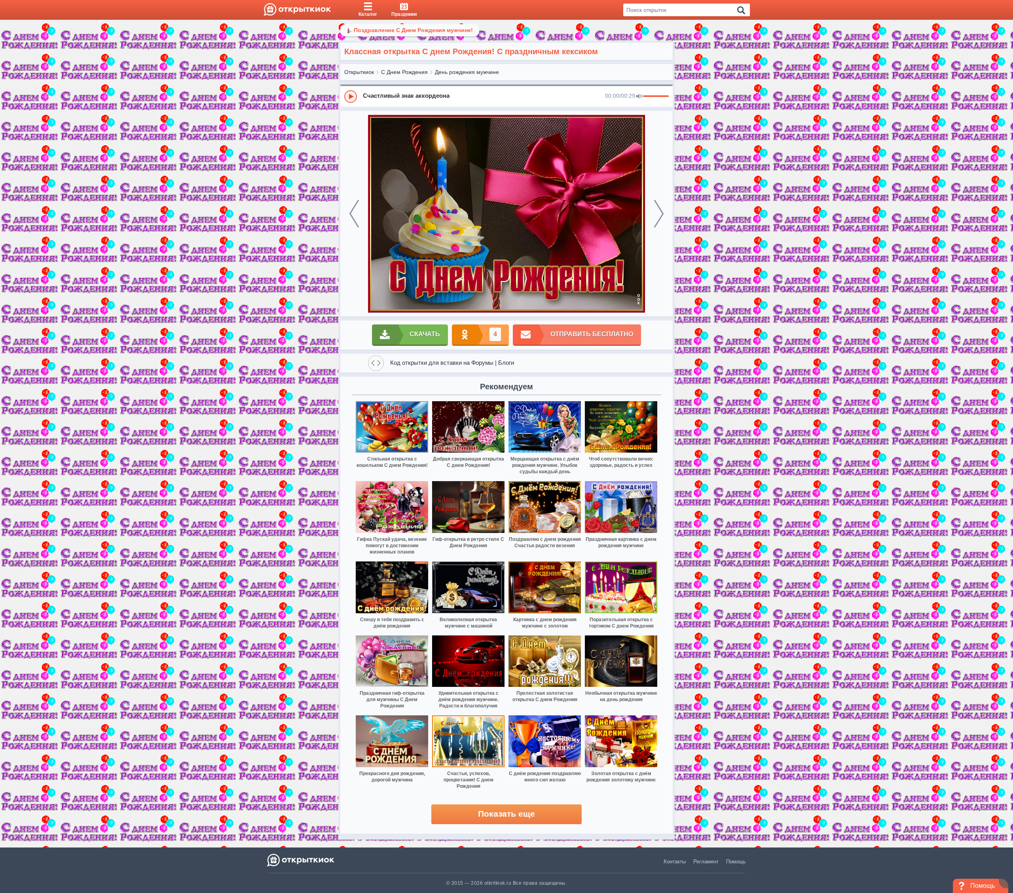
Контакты (675, 862)
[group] (506, 96)
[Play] (350, 96)
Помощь (736, 862)
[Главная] (297, 10)
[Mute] (639, 96)
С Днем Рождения (404, 72)
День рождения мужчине (467, 72)
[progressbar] (656, 96)
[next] (659, 214)
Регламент (706, 862)
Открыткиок (359, 72)
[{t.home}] (301, 860)
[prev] (354, 214)
